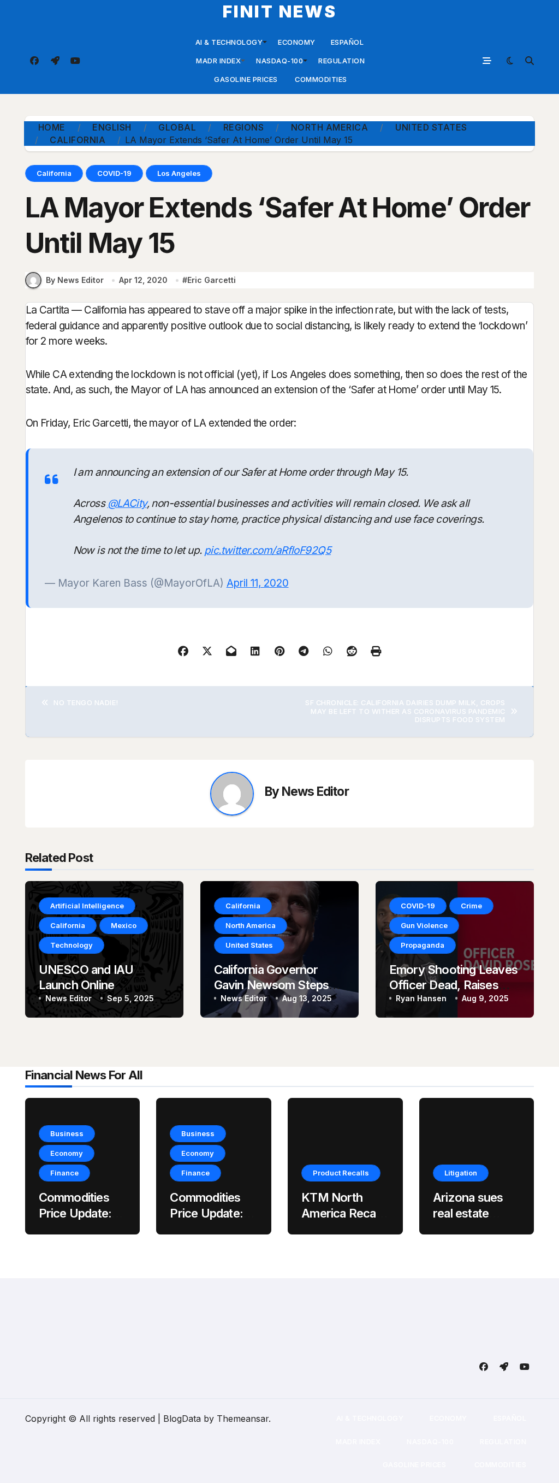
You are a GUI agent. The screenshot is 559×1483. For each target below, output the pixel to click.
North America (250, 925)
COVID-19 (114, 173)
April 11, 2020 (258, 583)
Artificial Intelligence (87, 905)
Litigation (460, 1172)
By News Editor (75, 280)
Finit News (280, 11)
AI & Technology (229, 42)
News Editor (315, 791)
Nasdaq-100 (279, 60)
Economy (297, 42)
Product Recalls (341, 1172)
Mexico (123, 925)
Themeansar (243, 1418)
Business (67, 1133)
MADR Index (217, 60)
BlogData (182, 1418)
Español (347, 42)
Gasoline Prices (245, 79)
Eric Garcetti (211, 280)
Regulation (341, 60)
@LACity (127, 503)
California (54, 173)
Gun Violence (424, 925)
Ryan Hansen (421, 998)
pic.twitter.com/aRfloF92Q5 (267, 550)
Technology (71, 945)
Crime (471, 905)
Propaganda (422, 945)
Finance (64, 1172)
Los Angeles (179, 173)
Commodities (320, 79)
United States (249, 945)
